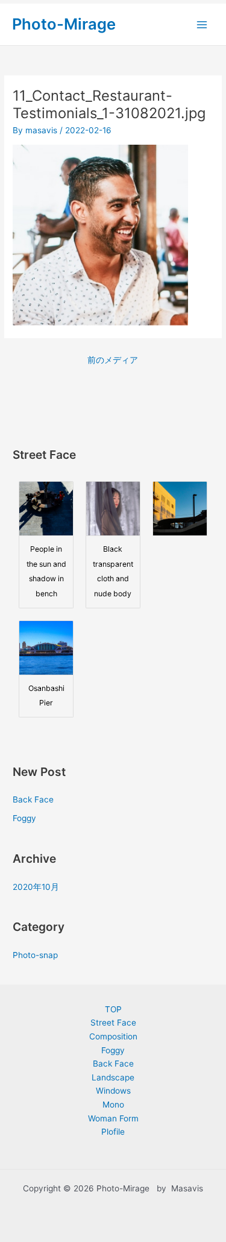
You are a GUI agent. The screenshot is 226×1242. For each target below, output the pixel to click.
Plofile (113, 1131)
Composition (113, 1036)
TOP (113, 1009)
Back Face (33, 799)
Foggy (24, 818)
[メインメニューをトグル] (202, 24)
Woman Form (113, 1118)
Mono (113, 1104)
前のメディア (112, 360)
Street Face (113, 1022)
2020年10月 (36, 887)
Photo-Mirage (64, 23)
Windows (113, 1090)
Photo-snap (35, 955)
